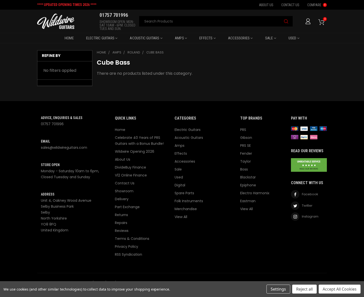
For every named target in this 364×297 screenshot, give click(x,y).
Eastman (248, 200)
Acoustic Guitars (145, 38)
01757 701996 (52, 124)
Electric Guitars (100, 38)
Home (69, 38)
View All (181, 216)
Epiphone (248, 185)
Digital (180, 185)
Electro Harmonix (254, 193)
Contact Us (290, 5)
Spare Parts (184, 193)
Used (292, 38)
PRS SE (245, 145)
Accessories (239, 38)
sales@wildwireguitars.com (64, 147)
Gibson (246, 137)
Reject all (304, 289)
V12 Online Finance (131, 175)
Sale (269, 38)
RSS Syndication (128, 254)
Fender (246, 153)
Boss (244, 169)
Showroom (124, 191)
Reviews (122, 230)
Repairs (121, 222)
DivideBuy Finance (130, 167)
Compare (316, 5)
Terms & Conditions (132, 238)
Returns (121, 214)
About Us (266, 5)
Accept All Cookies (340, 289)
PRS (243, 129)
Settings (278, 289)
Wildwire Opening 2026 (134, 151)
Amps (180, 38)
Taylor (245, 161)
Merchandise (186, 208)
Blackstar (248, 177)
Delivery (122, 199)
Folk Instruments (189, 200)
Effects (206, 38)
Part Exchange (127, 206)
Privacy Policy (126, 246)
